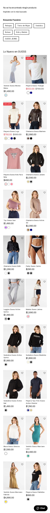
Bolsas (8, 32)
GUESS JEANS (11, 39)
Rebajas (8, 26)
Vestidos (39, 26)
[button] (14, 81)
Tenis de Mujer (23, 26)
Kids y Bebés (21, 32)
